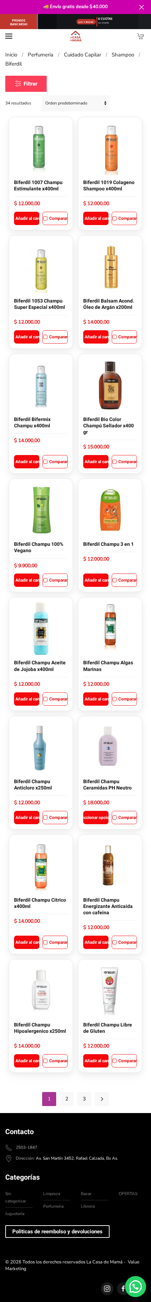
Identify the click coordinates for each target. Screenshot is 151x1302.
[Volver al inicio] (75, 36)
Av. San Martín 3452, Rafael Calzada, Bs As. (77, 1158)
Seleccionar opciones (96, 817)
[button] (8, 36)
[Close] (141, 7)
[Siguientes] (102, 1099)
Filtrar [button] (30, 84)
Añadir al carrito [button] (27, 218)
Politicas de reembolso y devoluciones (57, 1231)
